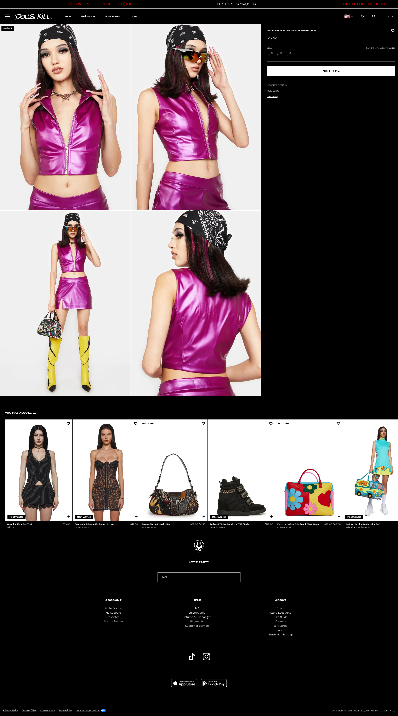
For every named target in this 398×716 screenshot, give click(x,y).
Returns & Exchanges (197, 617)
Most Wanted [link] (114, 16)
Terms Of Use (29, 710)
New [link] (68, 16)
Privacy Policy (10, 710)
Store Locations (280, 613)
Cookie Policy (47, 710)
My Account (113, 613)
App (280, 630)
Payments (197, 621)
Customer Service (197, 626)
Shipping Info (196, 613)
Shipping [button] (272, 97)
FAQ (197, 608)
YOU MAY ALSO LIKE (20, 412)
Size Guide (281, 617)
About (280, 608)
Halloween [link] (88, 16)
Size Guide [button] (273, 91)
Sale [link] (135, 16)
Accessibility (65, 710)
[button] (101, 4)
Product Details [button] (276, 85)
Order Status (113, 608)
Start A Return (113, 621)
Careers (280, 621)
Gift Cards (280, 626)
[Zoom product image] (65, 117)
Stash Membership (280, 634)
